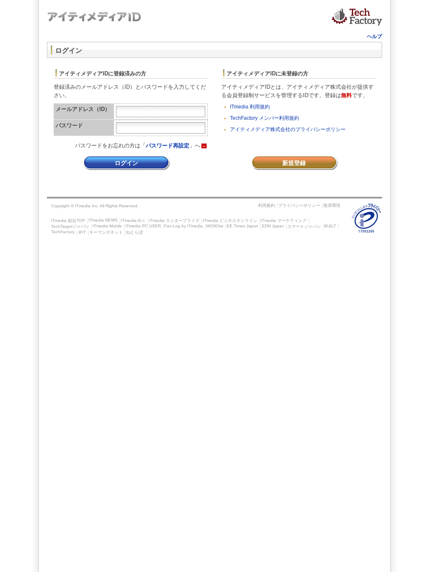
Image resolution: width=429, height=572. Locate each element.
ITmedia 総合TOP (68, 220)
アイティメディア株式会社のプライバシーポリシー (288, 129)
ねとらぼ (134, 232)
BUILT (330, 226)
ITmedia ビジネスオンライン (230, 220)
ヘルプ (374, 36)
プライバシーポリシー (299, 205)
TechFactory (63, 231)
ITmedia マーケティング (284, 220)
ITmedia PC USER (143, 226)
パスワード (69, 125)
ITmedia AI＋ (133, 220)
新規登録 (294, 163)
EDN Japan (273, 226)
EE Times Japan (242, 226)
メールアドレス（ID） (83, 109)
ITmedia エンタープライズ (174, 220)
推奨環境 (331, 205)
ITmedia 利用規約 (250, 107)
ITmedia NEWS (103, 220)
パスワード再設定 (167, 145)
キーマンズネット (106, 232)
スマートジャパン (304, 226)
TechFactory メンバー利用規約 (264, 118)
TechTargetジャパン (70, 226)
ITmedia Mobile (107, 226)
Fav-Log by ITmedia (183, 226)
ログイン (126, 163)
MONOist (214, 226)
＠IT (82, 232)
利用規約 (266, 205)
